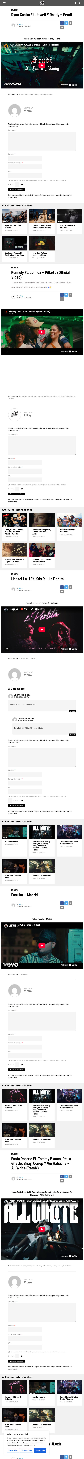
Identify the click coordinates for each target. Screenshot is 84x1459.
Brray (25, 1266)
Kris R (34, 658)
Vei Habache (67, 1266)
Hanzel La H (27, 658)
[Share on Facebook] (62, 23)
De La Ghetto (36, 1266)
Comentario (13, 130)
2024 (21, 94)
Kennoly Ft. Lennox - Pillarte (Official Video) (54, 396)
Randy (42, 94)
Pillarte (11, 399)
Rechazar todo (27, 1450)
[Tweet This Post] (66, 23)
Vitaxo (21, 24)
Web (9, 171)
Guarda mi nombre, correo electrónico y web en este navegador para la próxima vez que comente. (38, 180)
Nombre (11, 154)
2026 (21, 658)
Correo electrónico (15, 163)
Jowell (25, 94)
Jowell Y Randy (33, 94)
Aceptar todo (40, 1450)
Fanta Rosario (47, 1266)
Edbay (21, 296)
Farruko (25, 974)
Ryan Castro (48, 94)
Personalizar (13, 1450)
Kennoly (22, 396)
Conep (29, 1266)
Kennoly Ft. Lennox (32, 396)
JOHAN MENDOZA (22, 695)
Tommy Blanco (57, 1266)
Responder (72, 711)
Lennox (73, 396)
